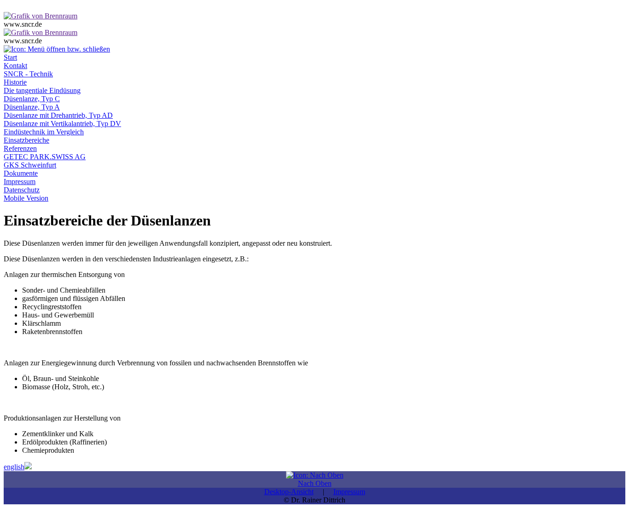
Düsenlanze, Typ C (32, 99)
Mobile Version (26, 198)
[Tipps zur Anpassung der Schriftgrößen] (10, 8)
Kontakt (15, 65)
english (14, 467)
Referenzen (20, 148)
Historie (15, 82)
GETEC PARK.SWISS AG (45, 157)
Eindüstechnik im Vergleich (44, 132)
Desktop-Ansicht (289, 492)
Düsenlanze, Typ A (32, 107)
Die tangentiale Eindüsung (42, 90)
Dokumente (21, 173)
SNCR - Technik (28, 74)
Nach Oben (315, 483)
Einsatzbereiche (26, 140)
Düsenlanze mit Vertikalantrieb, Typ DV (62, 123)
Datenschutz (22, 190)
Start (10, 57)
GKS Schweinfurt (30, 165)
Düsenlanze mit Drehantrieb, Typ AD (58, 115)
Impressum (19, 181)
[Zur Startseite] (40, 16)
